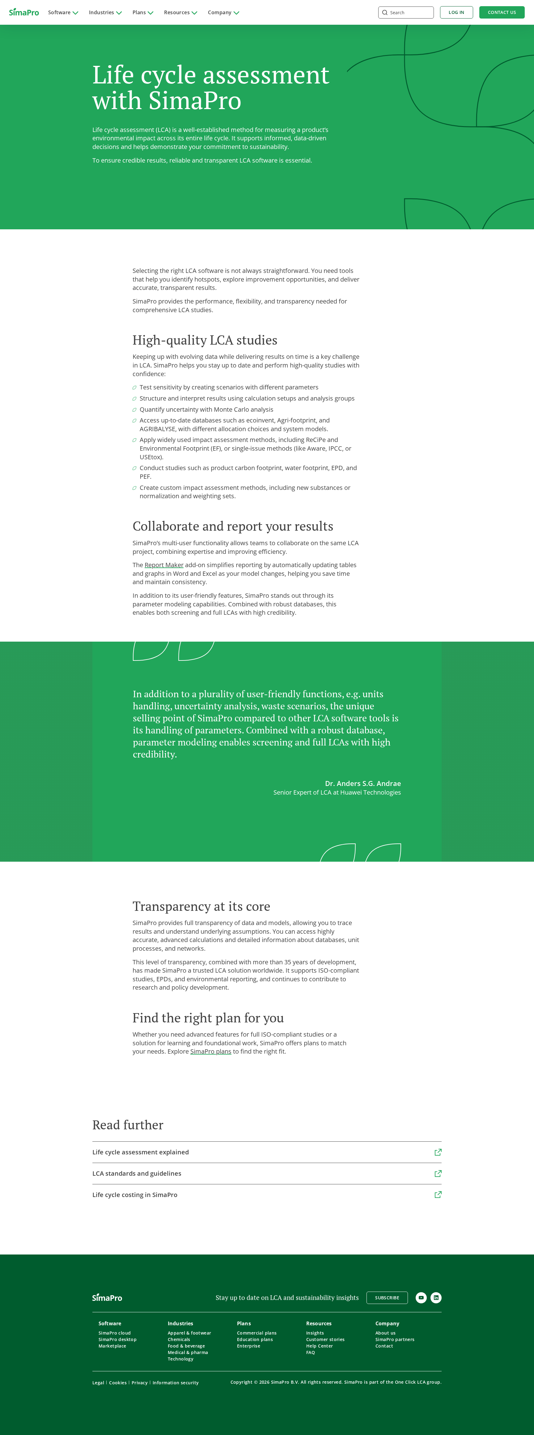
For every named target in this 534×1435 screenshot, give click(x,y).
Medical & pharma (188, 1352)
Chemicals (179, 1339)
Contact (384, 1346)
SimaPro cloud (115, 1333)
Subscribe (387, 1298)
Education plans (255, 1339)
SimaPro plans (210, 1051)
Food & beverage (186, 1346)
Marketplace (112, 1346)
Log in (456, 12)
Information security (176, 1383)
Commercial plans (257, 1333)
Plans (139, 12)
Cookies (118, 1383)
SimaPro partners (395, 1339)
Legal (98, 1383)
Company (219, 12)
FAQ (310, 1352)
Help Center (319, 1346)
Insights (315, 1333)
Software (59, 12)
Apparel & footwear (189, 1333)
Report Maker (164, 565)
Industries (101, 12)
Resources (177, 12)
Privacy (140, 1383)
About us (385, 1333)
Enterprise (248, 1346)
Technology (180, 1359)
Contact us (502, 12)
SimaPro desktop (118, 1339)
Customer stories (325, 1339)
